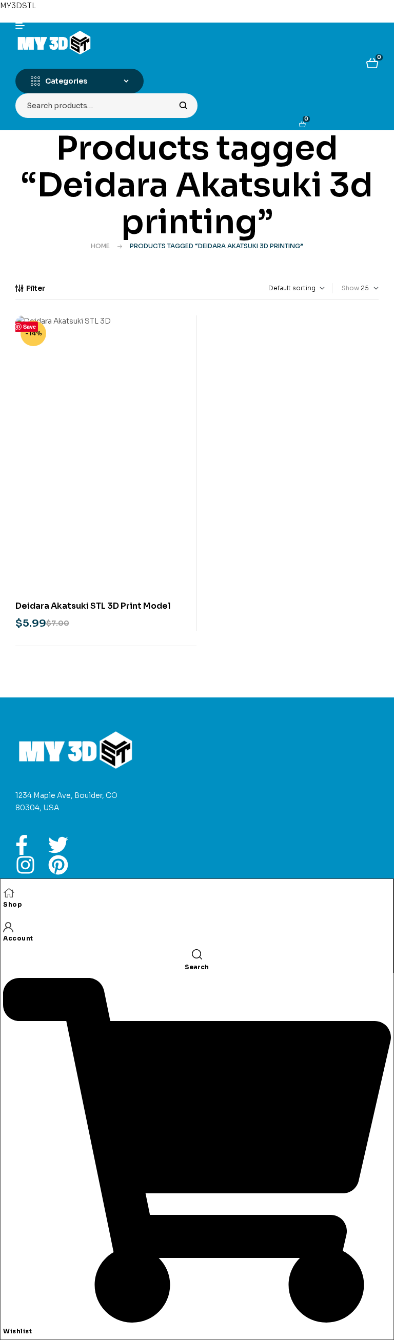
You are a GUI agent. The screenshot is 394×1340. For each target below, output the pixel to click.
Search (183, 105)
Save (29, 326)
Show (350, 288)
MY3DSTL (18, 5)
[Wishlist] (197, 1319)
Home (100, 246)
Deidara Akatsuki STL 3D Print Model (93, 606)
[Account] (8, 926)
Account (18, 938)
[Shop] (9, 892)
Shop (12, 904)
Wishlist (17, 1331)
